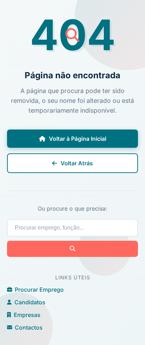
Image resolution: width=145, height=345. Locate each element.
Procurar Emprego (39, 289)
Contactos (29, 327)
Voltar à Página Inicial (77, 138)
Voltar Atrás (77, 163)
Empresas (27, 314)
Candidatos (29, 302)
